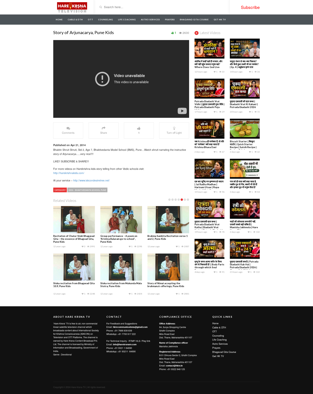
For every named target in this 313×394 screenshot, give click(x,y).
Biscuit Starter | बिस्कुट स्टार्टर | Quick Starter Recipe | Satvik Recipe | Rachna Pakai (243, 146)
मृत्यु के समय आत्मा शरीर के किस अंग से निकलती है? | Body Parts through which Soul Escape (209, 266)
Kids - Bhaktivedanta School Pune (87, 189)
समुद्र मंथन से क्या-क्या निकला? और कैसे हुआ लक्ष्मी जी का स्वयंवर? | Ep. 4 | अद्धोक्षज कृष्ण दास (244, 64)
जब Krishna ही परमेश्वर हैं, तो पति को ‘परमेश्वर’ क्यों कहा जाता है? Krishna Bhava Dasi (209, 144)
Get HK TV (220, 19)
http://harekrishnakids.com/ (68, 173)
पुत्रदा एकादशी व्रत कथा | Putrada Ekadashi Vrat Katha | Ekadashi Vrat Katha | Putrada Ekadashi (209, 226)
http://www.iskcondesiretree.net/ (91, 180)
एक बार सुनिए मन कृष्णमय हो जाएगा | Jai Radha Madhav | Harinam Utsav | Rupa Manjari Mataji (209, 186)
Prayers (170, 19)
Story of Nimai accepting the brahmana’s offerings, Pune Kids (165, 285)
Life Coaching (127, 19)
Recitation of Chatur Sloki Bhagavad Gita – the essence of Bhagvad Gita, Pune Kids (74, 239)
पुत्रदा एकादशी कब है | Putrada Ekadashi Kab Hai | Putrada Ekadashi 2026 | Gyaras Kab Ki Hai (244, 266)
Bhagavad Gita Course (194, 19)
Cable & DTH (75, 19)
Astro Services (150, 19)
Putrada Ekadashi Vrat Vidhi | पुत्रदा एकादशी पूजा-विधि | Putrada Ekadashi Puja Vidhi (209, 105)
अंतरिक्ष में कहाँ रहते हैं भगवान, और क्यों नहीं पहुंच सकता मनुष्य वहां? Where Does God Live (208, 64)
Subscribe (250, 7)
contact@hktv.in (174, 365)
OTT (90, 19)
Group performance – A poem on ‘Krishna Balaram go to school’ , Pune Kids (118, 239)
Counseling (105, 19)
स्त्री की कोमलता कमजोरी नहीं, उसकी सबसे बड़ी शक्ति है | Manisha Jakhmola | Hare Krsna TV (244, 226)
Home (59, 19)
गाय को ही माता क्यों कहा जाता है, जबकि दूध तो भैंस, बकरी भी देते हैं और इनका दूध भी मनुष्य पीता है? (243, 184)
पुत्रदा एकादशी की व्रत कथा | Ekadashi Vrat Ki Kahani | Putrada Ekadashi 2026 (244, 104)
